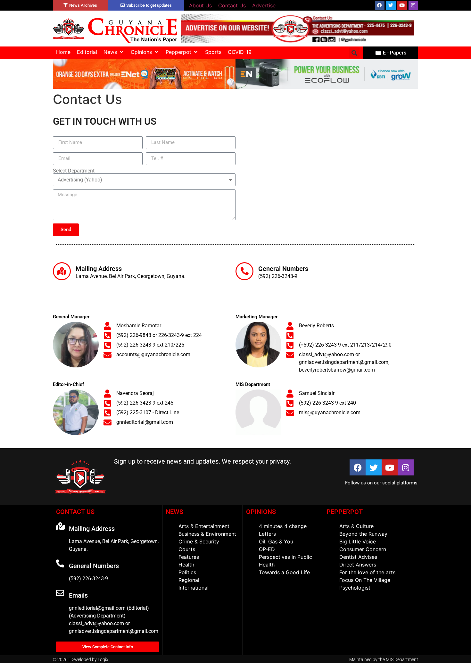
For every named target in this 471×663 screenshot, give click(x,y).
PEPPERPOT (344, 512)
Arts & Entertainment (203, 526)
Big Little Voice (357, 541)
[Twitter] (391, 5)
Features (188, 557)
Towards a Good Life (284, 572)
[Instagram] (413, 5)
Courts (186, 549)
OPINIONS (261, 512)
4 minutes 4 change (283, 526)
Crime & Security (198, 541)
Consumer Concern (362, 549)
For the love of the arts (367, 572)
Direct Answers (357, 564)
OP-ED (267, 549)
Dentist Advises (358, 557)
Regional (188, 580)
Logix (103, 659)
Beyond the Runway (363, 534)
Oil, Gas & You (276, 541)
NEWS (174, 512)
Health (186, 564)
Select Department (74, 170)
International (193, 587)
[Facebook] (379, 5)
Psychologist (354, 587)
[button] (114, 51)
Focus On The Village (364, 580)
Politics (187, 572)
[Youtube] (402, 5)
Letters (267, 534)
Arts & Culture (356, 526)
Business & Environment (207, 534)
